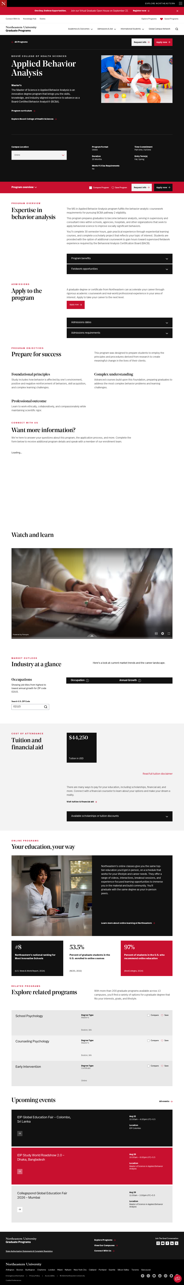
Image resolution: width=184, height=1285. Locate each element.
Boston (20, 1269)
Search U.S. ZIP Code (21, 701)
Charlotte (41, 1269)
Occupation (78, 680)
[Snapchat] (171, 1276)
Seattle (112, 1269)
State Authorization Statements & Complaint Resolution (29, 1251)
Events (42, 19)
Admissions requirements (85, 333)
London (51, 1269)
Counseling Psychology (32, 1041)
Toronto (135, 1269)
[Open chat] (178, 1279)
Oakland (92, 1269)
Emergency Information (15, 1276)
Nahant (68, 1269)
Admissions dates (81, 322)
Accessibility (50, 1276)
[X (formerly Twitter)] (148, 1276)
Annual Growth (128, 680)
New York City (80, 1269)
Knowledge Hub (29, 19)
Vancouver (146, 1269)
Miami (60, 1269)
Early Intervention (28, 1067)
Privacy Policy (34, 1276)
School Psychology (29, 1016)
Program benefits (81, 258)
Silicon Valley (123, 1269)
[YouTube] (154, 1276)
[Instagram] (165, 1276)
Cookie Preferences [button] (13, 1280)
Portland (102, 1269)
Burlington (30, 1269)
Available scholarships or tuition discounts (95, 816)
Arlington (10, 1269)
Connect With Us (13, 19)
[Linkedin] (160, 1276)
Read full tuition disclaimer (157, 774)
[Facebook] (142, 1276)
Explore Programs (149, 19)
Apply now (74, 305)
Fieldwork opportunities (84, 269)
